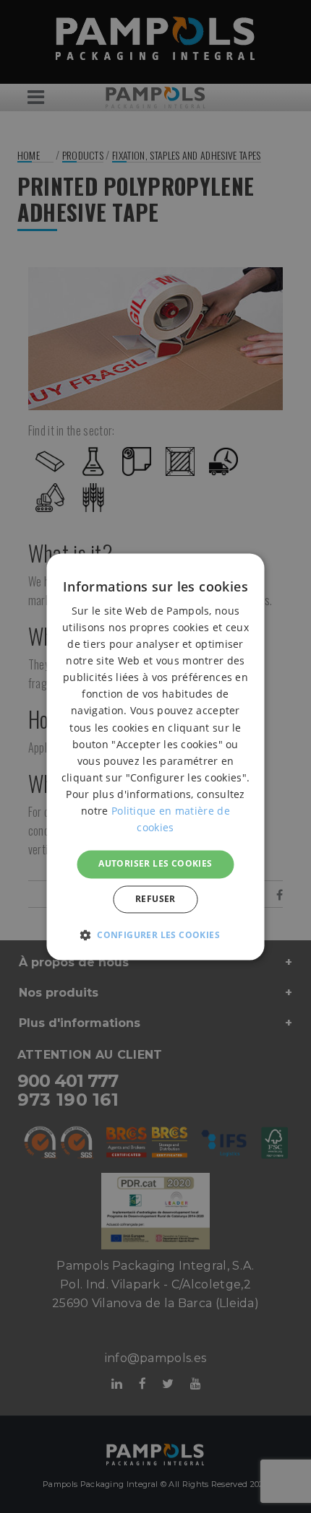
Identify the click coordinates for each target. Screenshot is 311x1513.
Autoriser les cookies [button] (155, 864)
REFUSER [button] (155, 899)
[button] (155, 934)
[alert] (155, 756)
